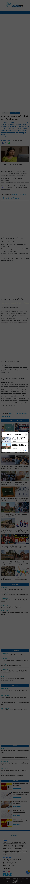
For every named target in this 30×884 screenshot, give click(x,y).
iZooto (26, 450)
